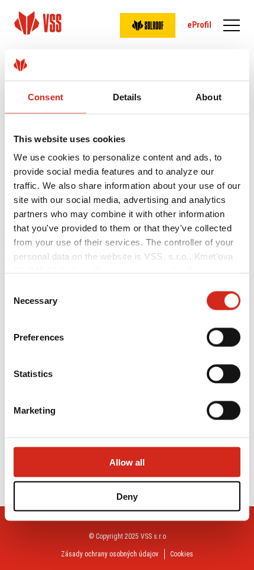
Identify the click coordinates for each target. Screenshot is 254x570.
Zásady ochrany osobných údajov (109, 554)
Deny (127, 497)
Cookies (181, 554)
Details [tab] (127, 96)
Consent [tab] (45, 96)
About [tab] (209, 96)
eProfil (199, 25)
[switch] (223, 336)
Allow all (127, 462)
